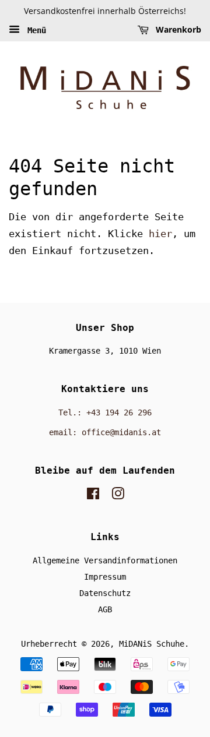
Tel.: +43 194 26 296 (105, 412)
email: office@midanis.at (105, 432)
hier (160, 233)
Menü (34, 29)
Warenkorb (177, 29)
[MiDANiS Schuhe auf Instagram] (117, 495)
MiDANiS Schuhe (151, 643)
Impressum (105, 576)
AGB (105, 609)
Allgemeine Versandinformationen (105, 560)
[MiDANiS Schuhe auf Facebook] (93, 495)
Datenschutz (105, 593)
